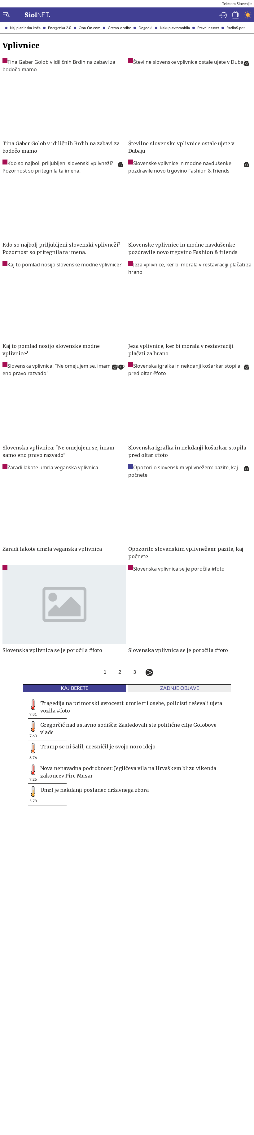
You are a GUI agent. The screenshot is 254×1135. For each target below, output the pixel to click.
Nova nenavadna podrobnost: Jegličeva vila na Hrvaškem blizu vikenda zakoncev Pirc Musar (128, 772)
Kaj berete (74, 688)
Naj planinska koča (25, 28)
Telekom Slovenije (237, 4)
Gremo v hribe (119, 28)
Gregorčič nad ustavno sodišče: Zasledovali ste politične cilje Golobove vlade (128, 728)
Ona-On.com (89, 28)
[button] (5, 14)
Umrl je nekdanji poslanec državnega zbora (94, 790)
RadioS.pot (235, 28)
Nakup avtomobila (175, 28)
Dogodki (145, 28)
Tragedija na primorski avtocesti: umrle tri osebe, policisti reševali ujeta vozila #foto (131, 707)
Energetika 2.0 (59, 28)
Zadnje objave (179, 688)
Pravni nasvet (208, 28)
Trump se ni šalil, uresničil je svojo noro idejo (97, 746)
